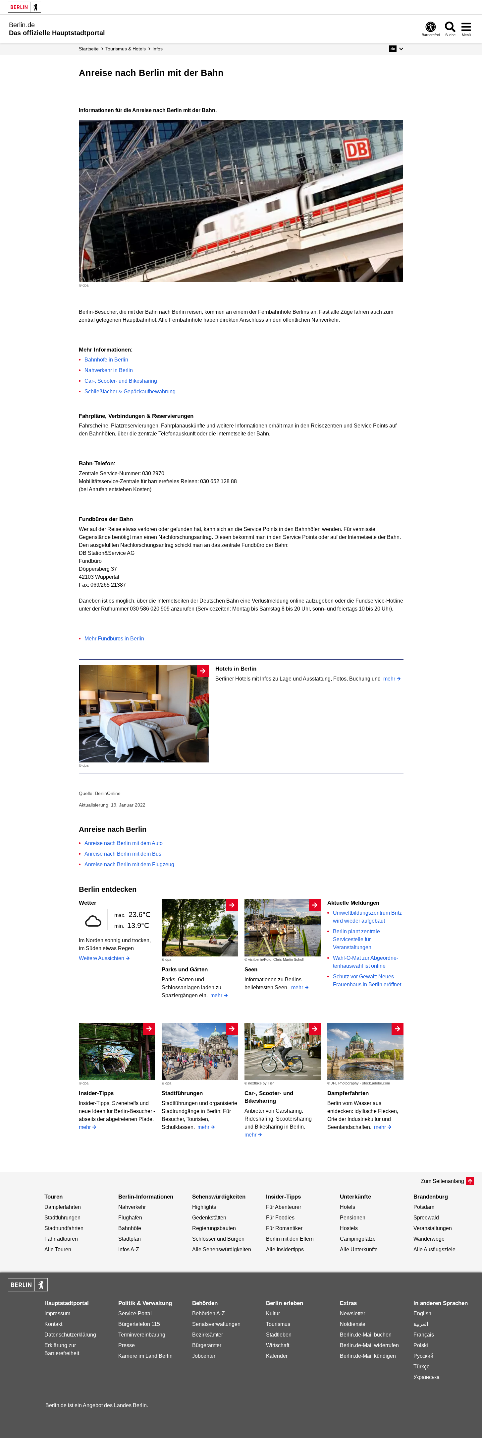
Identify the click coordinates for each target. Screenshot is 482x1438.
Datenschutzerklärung (70, 1335)
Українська (426, 1377)
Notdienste (352, 1324)
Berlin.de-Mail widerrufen (369, 1345)
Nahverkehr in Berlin (108, 370)
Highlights (204, 1207)
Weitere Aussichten (101, 958)
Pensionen (352, 1217)
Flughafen (130, 1217)
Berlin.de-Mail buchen (366, 1335)
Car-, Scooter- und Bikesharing (120, 381)
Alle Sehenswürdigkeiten (221, 1249)
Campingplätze (358, 1239)
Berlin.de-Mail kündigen (368, 1356)
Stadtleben (279, 1335)
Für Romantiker (284, 1228)
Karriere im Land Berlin (145, 1356)
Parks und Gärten (185, 969)
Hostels (349, 1228)
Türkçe (421, 1366)
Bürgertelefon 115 (139, 1324)
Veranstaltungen (432, 1228)
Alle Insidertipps (285, 1249)
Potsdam (423, 1207)
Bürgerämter (206, 1345)
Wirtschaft (277, 1345)
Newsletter (352, 1313)
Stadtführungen (182, 1093)
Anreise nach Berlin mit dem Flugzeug (129, 864)
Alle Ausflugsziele (434, 1249)
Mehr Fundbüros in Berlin (114, 638)
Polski (420, 1345)
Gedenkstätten (209, 1217)
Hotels (347, 1207)
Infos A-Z (128, 1249)
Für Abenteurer (283, 1207)
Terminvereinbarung (141, 1335)
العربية (420, 1324)
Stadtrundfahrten (63, 1228)
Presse (126, 1345)
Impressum (57, 1313)
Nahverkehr (132, 1207)
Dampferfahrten (348, 1093)
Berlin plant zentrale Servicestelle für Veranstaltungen (356, 939)
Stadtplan (129, 1239)
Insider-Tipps (96, 1093)
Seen (250, 969)
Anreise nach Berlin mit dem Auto (123, 843)
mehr (389, 679)
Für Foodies (280, 1217)
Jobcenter (203, 1356)
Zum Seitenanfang (442, 1181)
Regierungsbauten (214, 1228)
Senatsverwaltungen (216, 1324)
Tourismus (278, 1324)
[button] (396, 48)
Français (423, 1335)
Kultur (273, 1313)
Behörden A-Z (208, 1313)
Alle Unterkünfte (359, 1249)
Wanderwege (429, 1239)
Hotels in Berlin (235, 669)
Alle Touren (57, 1249)
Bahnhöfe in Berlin (106, 359)
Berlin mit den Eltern (290, 1239)
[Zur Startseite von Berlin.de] (28, 1289)
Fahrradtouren (61, 1239)
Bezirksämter (207, 1335)
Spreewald (426, 1217)
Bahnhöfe (129, 1228)
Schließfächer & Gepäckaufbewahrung (130, 391)
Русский (423, 1356)
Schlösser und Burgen (218, 1239)
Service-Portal (135, 1313)
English (422, 1313)
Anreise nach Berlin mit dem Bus (122, 854)
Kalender (277, 1356)
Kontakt (53, 1324)
